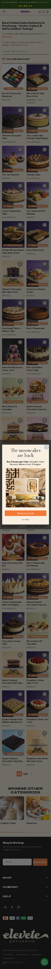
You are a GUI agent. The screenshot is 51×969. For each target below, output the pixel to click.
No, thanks (25, 520)
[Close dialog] (46, 447)
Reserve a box (25, 513)
